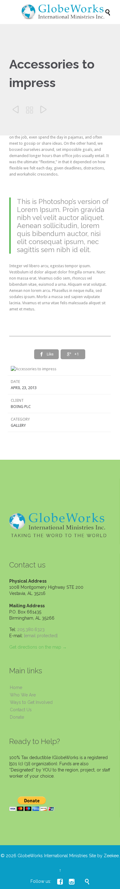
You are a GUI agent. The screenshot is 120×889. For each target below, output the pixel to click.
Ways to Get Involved (31, 702)
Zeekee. (112, 855)
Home (16, 687)
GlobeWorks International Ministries (53, 855)
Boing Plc (21, 406)
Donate (17, 717)
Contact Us (21, 709)
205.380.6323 (31, 629)
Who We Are (23, 694)
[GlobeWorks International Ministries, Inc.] (63, 12)
